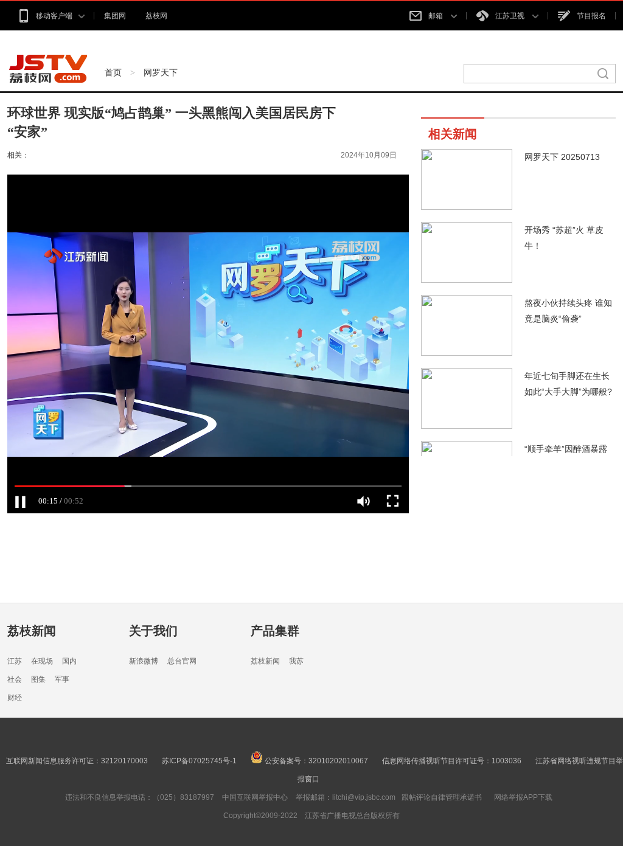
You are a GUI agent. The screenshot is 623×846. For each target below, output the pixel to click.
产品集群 (275, 630)
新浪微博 (143, 661)
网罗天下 (161, 72)
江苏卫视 (510, 16)
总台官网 (182, 661)
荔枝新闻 (31, 630)
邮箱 (436, 16)
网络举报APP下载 (523, 797)
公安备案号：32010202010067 (315, 761)
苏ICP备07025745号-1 (199, 761)
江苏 (14, 661)
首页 (113, 72)
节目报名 (591, 16)
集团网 (115, 16)
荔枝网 (156, 16)
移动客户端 (54, 16)
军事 (62, 679)
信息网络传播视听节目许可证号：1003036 (451, 761)
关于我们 (153, 630)
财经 (14, 697)
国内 (69, 661)
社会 (14, 679)
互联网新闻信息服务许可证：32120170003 (77, 761)
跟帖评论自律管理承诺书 (442, 797)
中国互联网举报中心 (255, 797)
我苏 (296, 661)
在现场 (42, 661)
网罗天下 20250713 (562, 157)
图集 (38, 679)
